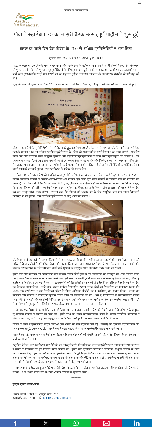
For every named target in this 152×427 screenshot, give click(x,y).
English (47, 397)
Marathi (66, 397)
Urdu (57, 397)
